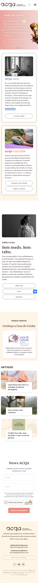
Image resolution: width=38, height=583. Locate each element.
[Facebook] (23, 564)
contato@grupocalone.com (19, 552)
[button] (35, 4)
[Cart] (29, 5)
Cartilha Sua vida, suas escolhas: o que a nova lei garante (18, 435)
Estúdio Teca (23, 574)
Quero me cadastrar (19, 510)
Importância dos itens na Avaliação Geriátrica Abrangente (18, 387)
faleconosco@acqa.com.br (19, 547)
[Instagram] (15, 564)
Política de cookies (18, 572)
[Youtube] (19, 564)
